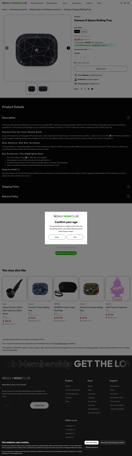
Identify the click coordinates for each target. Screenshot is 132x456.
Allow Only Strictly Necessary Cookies (112, 442)
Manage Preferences (92, 447)
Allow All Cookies (91, 442)
